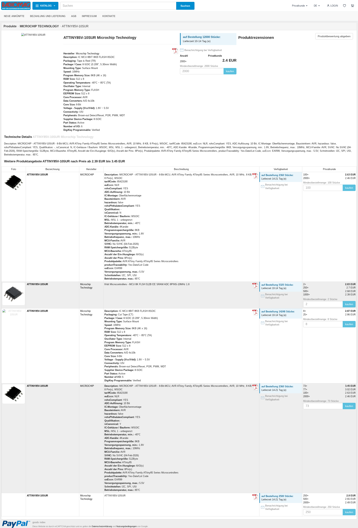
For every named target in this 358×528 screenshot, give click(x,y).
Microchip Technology (87, 53)
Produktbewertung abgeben (334, 36)
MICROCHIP (87, 174)
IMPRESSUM (89, 16)
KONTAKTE (108, 16)
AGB (73, 16)
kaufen (230, 71)
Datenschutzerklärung (102, 526)
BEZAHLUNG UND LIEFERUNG (47, 16)
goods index (38, 522)
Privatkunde (298, 5)
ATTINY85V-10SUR (37, 174)
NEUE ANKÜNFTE (14, 16)
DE (315, 5)
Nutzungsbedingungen (126, 526)
